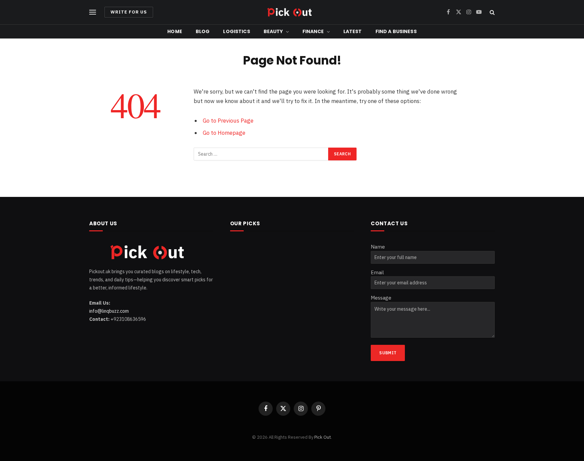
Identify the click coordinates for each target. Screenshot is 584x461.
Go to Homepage (224, 132)
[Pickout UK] (292, 12)
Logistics (236, 31)
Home (174, 31)
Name (378, 247)
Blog (203, 31)
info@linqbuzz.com (109, 311)
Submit (387, 352)
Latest (352, 31)
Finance (313, 31)
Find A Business (396, 31)
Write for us (129, 12)
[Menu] (92, 12)
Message (381, 297)
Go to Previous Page (228, 120)
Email (377, 272)
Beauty (273, 31)
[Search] (491, 12)
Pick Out (322, 437)
